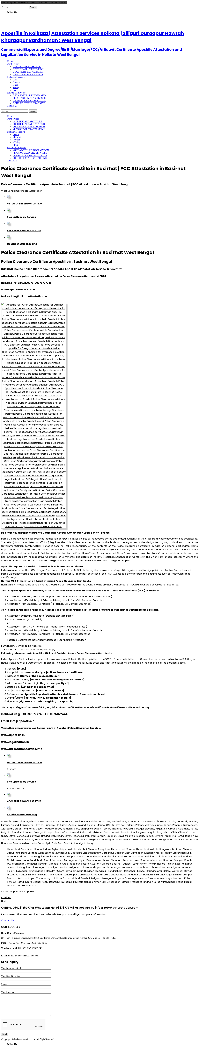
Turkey (16, 87)
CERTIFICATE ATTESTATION (28, 69)
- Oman (16, 139)
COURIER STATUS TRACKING (29, 103)
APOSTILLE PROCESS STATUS (29, 100)
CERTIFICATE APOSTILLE (27, 66)
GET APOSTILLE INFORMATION (30, 95)
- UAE (16, 134)
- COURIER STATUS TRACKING (30, 158)
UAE (15, 79)
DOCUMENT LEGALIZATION (28, 72)
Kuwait (16, 82)
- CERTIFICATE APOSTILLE (27, 121)
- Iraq (15, 145)
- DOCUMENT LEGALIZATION (29, 126)
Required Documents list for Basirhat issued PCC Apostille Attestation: (47, 640)
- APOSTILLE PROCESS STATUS (30, 155)
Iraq (14, 90)
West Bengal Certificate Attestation (21, 191)
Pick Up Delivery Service (21, 217)
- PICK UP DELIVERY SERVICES (30, 153)
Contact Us (7, 920)
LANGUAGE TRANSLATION (28, 74)
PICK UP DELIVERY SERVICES (29, 98)
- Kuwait (17, 137)
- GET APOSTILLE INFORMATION (31, 150)
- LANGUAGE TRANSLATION (29, 129)
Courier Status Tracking (22, 244)
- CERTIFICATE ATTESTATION (29, 124)
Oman (16, 85)
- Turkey (17, 142)
